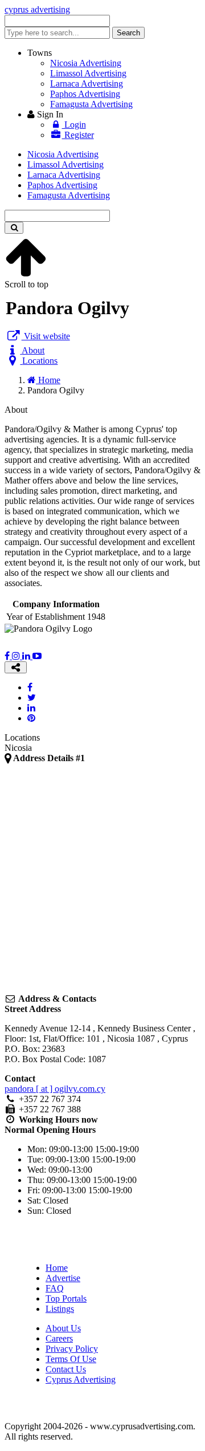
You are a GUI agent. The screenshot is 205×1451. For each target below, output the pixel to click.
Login (74, 124)
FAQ (55, 1288)
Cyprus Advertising (81, 1379)
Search (128, 33)
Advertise (63, 1278)
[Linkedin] (27, 656)
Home (57, 1268)
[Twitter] (31, 697)
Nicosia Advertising (85, 63)
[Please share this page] (16, 667)
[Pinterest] (31, 718)
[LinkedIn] (31, 708)
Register (78, 135)
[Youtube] (37, 656)
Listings (60, 1309)
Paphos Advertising (85, 94)
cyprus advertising (37, 9)
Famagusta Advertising (91, 104)
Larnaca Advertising (86, 83)
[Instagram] (17, 656)
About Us (63, 1328)
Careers (59, 1338)
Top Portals (66, 1298)
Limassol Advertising (88, 73)
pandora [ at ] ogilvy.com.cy (55, 1089)
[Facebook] (8, 656)
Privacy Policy (72, 1349)
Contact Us (66, 1369)
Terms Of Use (71, 1359)
